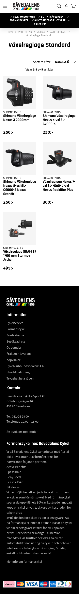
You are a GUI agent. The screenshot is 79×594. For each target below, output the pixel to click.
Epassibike (13, 472)
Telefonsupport (24, 16)
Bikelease (12, 487)
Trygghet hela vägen (20, 378)
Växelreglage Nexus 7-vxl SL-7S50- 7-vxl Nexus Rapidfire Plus (59, 186)
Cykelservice (14, 323)
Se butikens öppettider (22, 432)
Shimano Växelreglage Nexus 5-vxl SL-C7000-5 (59, 120)
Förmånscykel (19, 20)
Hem (10, 32)
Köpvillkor (13, 360)
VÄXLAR (41, 32)
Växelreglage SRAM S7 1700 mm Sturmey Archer (19, 256)
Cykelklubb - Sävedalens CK (25, 366)
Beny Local (13, 477)
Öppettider (13, 348)
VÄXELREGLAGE (58, 32)
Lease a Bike (14, 482)
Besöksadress (15, 341)
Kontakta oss (15, 335)
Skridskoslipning (18, 372)
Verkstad (40, 23)
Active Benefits (16, 467)
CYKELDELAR (25, 32)
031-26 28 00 (20, 416)
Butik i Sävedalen (52, 16)
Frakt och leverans (18, 354)
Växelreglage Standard (38, 35)
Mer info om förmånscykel (24, 562)
